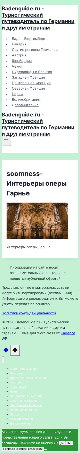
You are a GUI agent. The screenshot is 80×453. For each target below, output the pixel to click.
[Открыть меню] (6, 141)
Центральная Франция (31, 83)
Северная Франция (28, 88)
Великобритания (26, 100)
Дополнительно (25, 105)
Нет (69, 443)
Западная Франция (28, 77)
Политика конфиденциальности (29, 313)
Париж (17, 94)
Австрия (19, 55)
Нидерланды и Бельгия (32, 72)
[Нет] (45, 449)
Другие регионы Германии (35, 50)
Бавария (19, 44)
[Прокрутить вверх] (6, 351)
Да (62, 443)
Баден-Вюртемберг (29, 39)
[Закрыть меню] (3, 359)
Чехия (17, 66)
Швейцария (22, 61)
